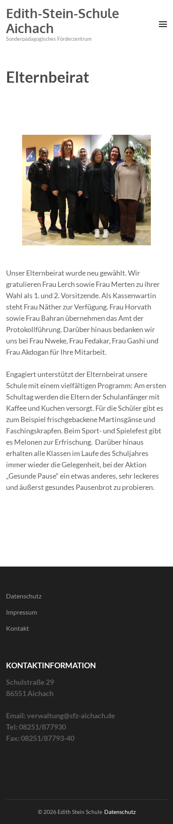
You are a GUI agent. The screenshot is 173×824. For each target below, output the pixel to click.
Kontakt (17, 628)
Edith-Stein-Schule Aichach (62, 20)
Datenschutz (23, 596)
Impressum (21, 612)
